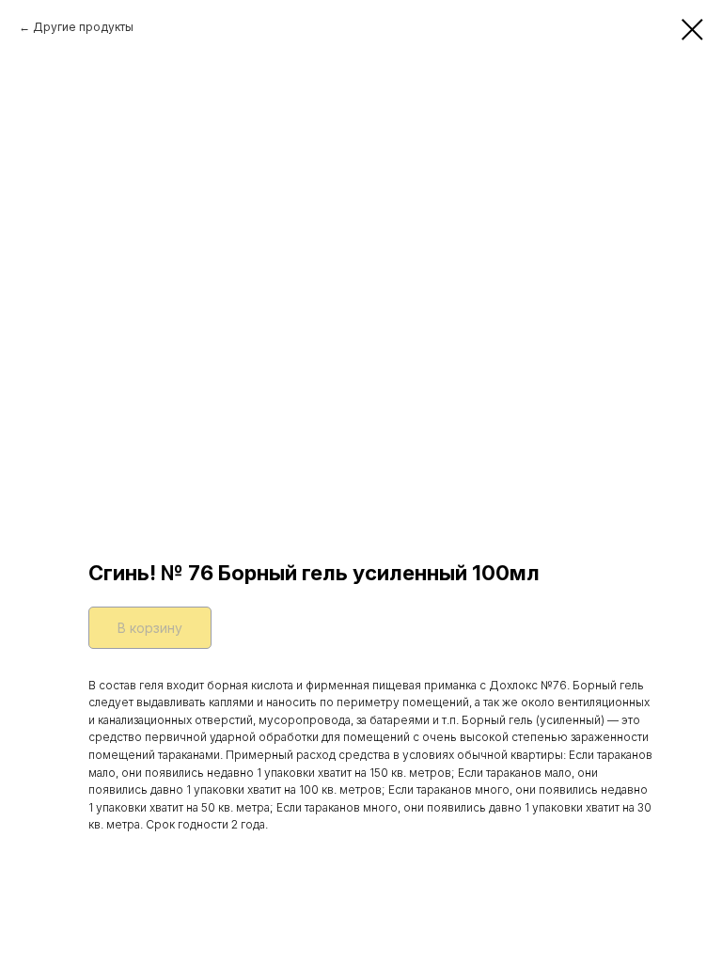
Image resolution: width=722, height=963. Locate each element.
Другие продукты (83, 27)
